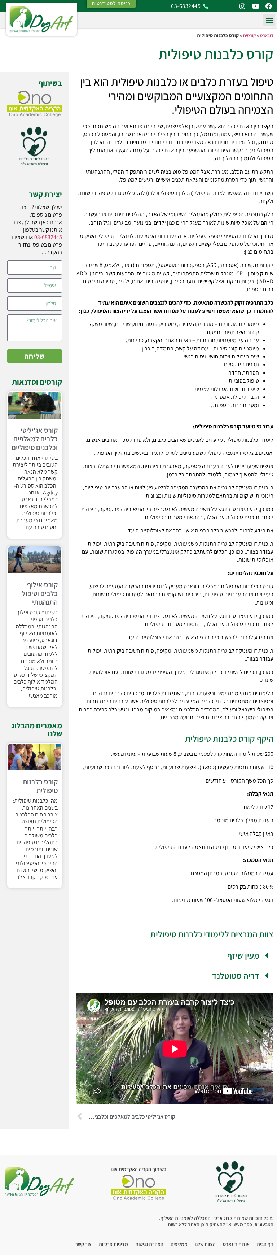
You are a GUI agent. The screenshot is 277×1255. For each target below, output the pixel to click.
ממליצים (179, 1244)
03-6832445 (48, 237)
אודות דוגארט (236, 1244)
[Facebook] (269, 6)
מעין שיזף (243, 955)
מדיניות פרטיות (113, 1244)
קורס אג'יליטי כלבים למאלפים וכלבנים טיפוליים (35, 439)
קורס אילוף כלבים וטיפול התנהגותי (40, 593)
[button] (269, 20)
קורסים (249, 35)
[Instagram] (242, 6)
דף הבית (265, 1244)
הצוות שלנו (205, 1244)
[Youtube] (256, 6)
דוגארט (266, 35)
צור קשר (83, 1244)
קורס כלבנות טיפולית (40, 786)
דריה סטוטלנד (235, 975)
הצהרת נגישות (149, 1244)
